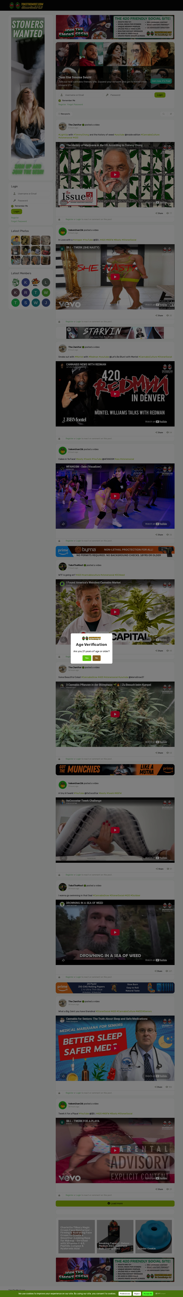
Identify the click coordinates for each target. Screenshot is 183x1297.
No (96, 658)
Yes (87, 658)
